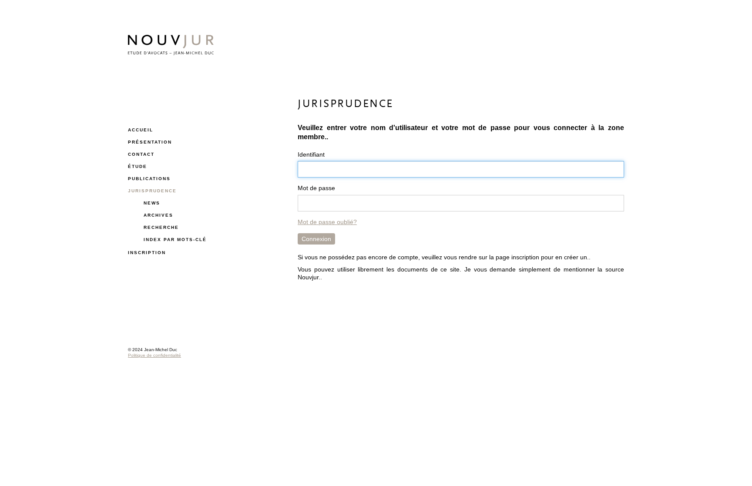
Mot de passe (316, 187)
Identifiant (311, 154)
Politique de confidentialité (154, 355)
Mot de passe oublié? (327, 221)
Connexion (316, 238)
